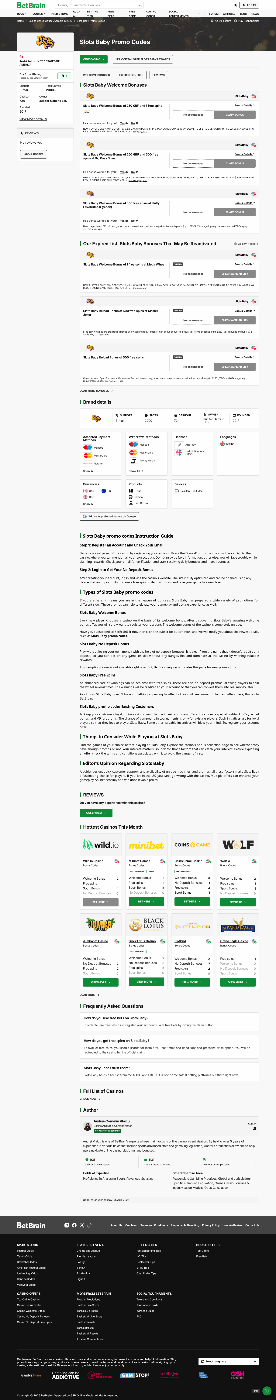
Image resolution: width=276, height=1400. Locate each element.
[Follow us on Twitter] (82, 1225)
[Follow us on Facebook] (74, 1225)
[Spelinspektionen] (203, 1375)
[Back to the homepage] (31, 5)
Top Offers (202, 1250)
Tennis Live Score (87, 1310)
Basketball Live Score (89, 1316)
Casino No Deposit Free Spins (34, 1322)
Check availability (235, 273)
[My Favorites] (235, 5)
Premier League (86, 1256)
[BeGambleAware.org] (31, 1375)
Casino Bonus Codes (29, 1305)
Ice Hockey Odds (27, 1273)
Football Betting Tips (148, 1250)
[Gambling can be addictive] (65, 1375)
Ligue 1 (81, 1279)
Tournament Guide (147, 1305)
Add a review (33, 154)
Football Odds (25, 1250)
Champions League (88, 1250)
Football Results (86, 1322)
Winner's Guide (145, 1310)
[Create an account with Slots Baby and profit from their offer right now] (138, 132)
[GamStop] (134, 1375)
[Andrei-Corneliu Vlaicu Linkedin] (254, 1128)
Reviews (159, 75)
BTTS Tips (142, 1267)
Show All (88, 470)
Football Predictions (88, 1299)
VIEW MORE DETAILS (33, 119)
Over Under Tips (146, 1273)
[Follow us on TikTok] (89, 1225)
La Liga (81, 1262)
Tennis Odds (24, 1256)
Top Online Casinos (28, 1299)
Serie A (81, 1267)
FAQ (139, 1316)
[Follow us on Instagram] (66, 1225)
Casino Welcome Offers (31, 1310)
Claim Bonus (235, 114)
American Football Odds (31, 1267)
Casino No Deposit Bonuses (33, 1316)
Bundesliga (83, 1273)
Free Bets (201, 1256)
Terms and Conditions (149, 1299)
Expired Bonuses (131, 75)
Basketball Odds (27, 1262)
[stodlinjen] (169, 1375)
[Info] (266, 1390)
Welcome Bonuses (96, 75)
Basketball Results (87, 1333)
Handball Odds (26, 1279)
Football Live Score (88, 1305)
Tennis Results (85, 1327)
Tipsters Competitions (90, 1339)
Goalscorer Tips (145, 1262)
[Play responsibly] (100, 1375)
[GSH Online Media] (237, 1375)
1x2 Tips (141, 1256)
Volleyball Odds (26, 1284)
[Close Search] (140, 5)
